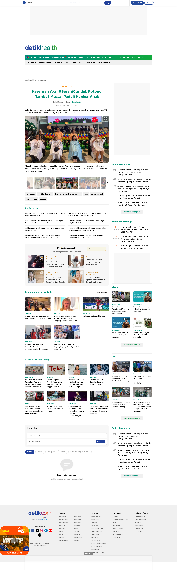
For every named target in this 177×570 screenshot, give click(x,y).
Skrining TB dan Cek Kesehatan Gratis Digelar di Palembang (120, 378)
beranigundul (31, 199)
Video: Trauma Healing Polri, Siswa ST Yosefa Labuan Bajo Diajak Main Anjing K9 (121, 310)
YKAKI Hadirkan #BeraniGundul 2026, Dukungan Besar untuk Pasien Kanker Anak (44, 222)
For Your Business (97, 546)
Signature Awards (97, 528)
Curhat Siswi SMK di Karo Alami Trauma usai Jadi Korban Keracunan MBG (135, 239)
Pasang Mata (95, 519)
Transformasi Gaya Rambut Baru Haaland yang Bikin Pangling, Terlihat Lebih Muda (65, 318)
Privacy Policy (118, 534)
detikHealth (29, 80)
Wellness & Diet (58, 57)
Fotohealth (41, 80)
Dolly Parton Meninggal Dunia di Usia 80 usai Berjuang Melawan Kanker (134, 180)
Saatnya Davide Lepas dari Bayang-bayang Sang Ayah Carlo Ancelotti (67, 346)
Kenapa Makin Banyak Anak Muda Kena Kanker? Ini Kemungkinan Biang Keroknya (87, 229)
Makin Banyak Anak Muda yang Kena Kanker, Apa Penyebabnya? (44, 229)
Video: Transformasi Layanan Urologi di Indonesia (120, 335)
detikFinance (63, 522)
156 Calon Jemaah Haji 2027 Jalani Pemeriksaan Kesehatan (142, 379)
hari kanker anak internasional (68, 194)
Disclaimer (116, 537)
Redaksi (115, 516)
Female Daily (139, 528)
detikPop (77, 540)
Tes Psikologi (78, 62)
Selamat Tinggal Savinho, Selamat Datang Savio (97, 382)
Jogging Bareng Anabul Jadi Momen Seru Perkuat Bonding (121, 404)
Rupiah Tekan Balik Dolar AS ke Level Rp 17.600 (55, 408)
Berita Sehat (44, 57)
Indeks (140, 57)
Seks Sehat (83, 57)
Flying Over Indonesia (98, 543)
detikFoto (77, 534)
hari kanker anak (45, 194)
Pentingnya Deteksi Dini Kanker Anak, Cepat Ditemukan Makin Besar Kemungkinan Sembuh (43, 236)
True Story (95, 57)
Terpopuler (32, 62)
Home (33, 57)
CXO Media (138, 531)
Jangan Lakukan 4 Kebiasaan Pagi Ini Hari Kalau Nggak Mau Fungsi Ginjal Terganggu (134, 188)
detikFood (77, 519)
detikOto (62, 537)
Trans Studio (95, 534)
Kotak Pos (116, 525)
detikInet (62, 525)
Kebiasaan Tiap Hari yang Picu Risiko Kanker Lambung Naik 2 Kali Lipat (86, 236)
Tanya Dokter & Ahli (62, 62)
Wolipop (77, 525)
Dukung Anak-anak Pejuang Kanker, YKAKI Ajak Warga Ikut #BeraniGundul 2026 (87, 215)
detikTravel (77, 516)
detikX (76, 528)
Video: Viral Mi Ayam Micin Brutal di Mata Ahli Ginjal (141, 335)
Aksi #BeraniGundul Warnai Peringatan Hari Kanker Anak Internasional (45, 215)
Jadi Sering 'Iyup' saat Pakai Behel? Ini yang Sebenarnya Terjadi (134, 197)
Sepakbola (62, 534)
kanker (43, 199)
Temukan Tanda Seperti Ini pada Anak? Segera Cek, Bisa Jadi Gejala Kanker (86, 222)
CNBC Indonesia (140, 519)
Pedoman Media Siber (120, 519)
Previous (29, 139)
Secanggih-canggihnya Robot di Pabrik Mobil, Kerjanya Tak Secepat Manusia (99, 409)
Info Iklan (116, 531)
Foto (116, 57)
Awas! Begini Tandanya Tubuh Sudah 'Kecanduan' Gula (134, 247)
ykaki (86, 194)
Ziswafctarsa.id (96, 540)
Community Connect (98, 552)
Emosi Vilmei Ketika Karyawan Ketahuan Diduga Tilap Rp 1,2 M (38, 317)
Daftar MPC (137, 3)
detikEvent (94, 525)
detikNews (62, 516)
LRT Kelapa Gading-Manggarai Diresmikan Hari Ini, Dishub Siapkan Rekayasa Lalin (34, 409)
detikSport (62, 531)
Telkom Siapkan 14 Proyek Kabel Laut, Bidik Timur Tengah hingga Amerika (54, 383)
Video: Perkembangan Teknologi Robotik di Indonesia (142, 309)
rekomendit (95, 549)
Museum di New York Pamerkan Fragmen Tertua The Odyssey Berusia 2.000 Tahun (33, 383)
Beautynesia (139, 525)
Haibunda (138, 522)
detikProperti (63, 540)
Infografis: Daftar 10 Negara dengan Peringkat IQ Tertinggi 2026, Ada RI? (134, 229)
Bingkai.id (94, 537)
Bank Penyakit (104, 62)
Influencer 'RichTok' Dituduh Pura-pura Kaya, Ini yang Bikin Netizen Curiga (76, 383)
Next (105, 139)
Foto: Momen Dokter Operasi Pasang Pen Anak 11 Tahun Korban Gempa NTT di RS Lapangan (142, 406)
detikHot (62, 528)
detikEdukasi (63, 519)
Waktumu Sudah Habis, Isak (94, 316)
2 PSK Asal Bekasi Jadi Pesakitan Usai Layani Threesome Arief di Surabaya (36, 346)
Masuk (148, 3)
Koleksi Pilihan (45, 62)
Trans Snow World (97, 531)
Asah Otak (106, 57)
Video (122, 57)
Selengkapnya (102, 292)
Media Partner (118, 528)
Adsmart (94, 522)
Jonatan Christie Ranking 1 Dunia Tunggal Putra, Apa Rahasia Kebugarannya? (76, 411)
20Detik (76, 531)
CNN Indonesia (140, 516)
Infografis (131, 57)
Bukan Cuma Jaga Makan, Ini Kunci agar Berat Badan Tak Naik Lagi (133, 203)
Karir (114, 522)
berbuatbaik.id (96, 516)
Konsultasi (72, 57)
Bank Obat (90, 62)
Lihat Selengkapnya (130, 212)
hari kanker (31, 194)
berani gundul (97, 194)
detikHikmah (78, 537)
